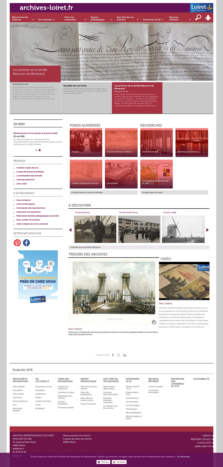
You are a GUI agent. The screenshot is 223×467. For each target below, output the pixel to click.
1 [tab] (36, 150)
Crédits (206, 436)
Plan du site (204, 443)
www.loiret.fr (203, 446)
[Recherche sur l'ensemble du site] (198, 17)
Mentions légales (201, 439)
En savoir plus (183, 456)
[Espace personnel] (208, 17)
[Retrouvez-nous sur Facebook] (26, 243)
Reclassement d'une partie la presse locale (35, 133)
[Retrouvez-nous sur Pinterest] (17, 243)
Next (207, 230)
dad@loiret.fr (18, 448)
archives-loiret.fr (46, 8)
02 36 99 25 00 (19, 452)
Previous (70, 230)
